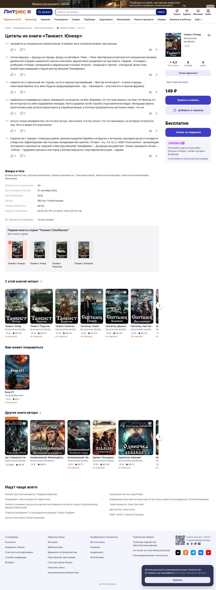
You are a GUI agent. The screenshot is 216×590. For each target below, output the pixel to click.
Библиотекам (55, 547)
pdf (72, 210)
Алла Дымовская (14, 395)
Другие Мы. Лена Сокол (122, 509)
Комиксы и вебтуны (180, 19)
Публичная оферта (143, 537)
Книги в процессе (143, 19)
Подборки (89, 19)
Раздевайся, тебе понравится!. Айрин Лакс (27, 499)
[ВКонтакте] (200, 552)
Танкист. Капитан (64, 326)
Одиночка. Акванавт (129, 457)
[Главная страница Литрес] (17, 12)
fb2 (46, 210)
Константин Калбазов (16, 329)
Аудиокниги (106, 19)
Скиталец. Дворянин (117, 326)
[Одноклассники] (185, 552)
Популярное (61, 19)
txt (76, 210)
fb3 (50, 210)
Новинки (45, 19)
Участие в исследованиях (19, 552)
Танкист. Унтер (13, 326)
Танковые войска (85, 175)
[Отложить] (24, 292)
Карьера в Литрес (15, 547)
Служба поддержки (15, 557)
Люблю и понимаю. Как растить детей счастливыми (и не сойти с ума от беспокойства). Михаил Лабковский (51, 506)
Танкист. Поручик (40, 326)
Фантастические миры (108, 175)
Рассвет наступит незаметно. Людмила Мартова (31, 494)
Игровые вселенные (39, 175)
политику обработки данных (190, 572)
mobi (66, 210)
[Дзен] (178, 552)
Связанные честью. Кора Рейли (126, 494)
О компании (11, 537)
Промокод (31, 19)
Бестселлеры (97, 542)
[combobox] (105, 12)
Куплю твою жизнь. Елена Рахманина (25, 517)
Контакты (10, 542)
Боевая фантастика (16, 175)
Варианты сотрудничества (62, 552)
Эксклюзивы (123, 19)
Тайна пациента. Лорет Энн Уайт (127, 504)
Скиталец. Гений (89, 326)
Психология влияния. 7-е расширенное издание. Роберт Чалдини (39, 512)
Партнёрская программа (61, 557)
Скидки (76, 19)
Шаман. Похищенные (104, 457)
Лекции (161, 19)
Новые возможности (63, 175)
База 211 (9, 392)
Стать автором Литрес (60, 562)
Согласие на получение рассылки (151, 550)
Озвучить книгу (56, 567)
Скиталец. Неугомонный (142, 326)
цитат (203, 65)
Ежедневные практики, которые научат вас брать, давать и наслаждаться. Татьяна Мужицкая (159, 499)
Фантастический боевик (135, 175)
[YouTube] (208, 552)
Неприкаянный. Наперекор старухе (79, 457)
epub (40, 210)
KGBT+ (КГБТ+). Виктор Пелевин (126, 514)
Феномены (11, 178)
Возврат (9, 562)
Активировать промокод (103, 537)
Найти (161, 12)
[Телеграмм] (193, 552)
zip (80, 210)
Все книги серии (18, 234)
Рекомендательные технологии (150, 555)
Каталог (46, 12)
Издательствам (56, 537)
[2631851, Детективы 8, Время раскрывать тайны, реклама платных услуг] (108, 4)
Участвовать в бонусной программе (188, 158)
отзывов (188, 65)
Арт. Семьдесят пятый (16, 457)
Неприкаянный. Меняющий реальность (47, 457)
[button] (151, 49)
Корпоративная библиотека (63, 572)
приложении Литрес (199, 540)
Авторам (53, 542)
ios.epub (57, 210)
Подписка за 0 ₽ (12, 19)
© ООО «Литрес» (108, 584)
